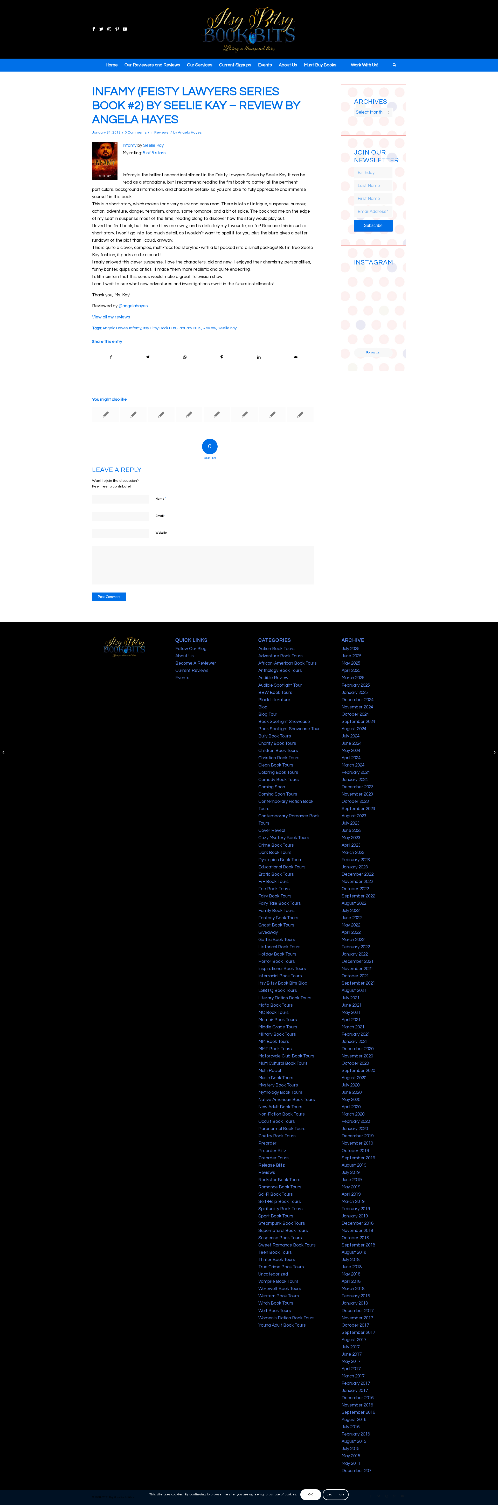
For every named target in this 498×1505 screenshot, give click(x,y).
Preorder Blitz (272, 1150)
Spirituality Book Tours (280, 1209)
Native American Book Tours (286, 1099)
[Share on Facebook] (110, 357)
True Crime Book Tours (281, 1267)
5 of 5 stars (154, 153)
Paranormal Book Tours (282, 1128)
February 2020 (356, 1121)
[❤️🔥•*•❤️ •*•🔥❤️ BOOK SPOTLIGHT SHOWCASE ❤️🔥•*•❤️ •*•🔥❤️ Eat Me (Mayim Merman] (383, 338)
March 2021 (353, 1027)
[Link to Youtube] (125, 29)
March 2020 (353, 1114)
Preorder (267, 1143)
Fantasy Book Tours (278, 918)
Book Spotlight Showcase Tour (289, 729)
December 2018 (358, 1223)
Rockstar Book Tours (279, 1179)
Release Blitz (271, 1165)
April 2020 (351, 1107)
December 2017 (358, 1310)
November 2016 (357, 1405)
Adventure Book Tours (280, 656)
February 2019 (356, 1209)
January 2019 (189, 328)
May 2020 (351, 1099)
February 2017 (356, 1383)
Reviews (161, 132)
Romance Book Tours (279, 1187)
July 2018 (350, 1259)
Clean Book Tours (275, 765)
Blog (262, 707)
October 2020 (355, 1063)
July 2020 (350, 1085)
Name (161, 498)
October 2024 (355, 714)
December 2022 (358, 874)
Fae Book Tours (274, 889)
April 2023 (351, 845)
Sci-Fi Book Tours (275, 1194)
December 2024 (358, 700)
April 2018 (351, 1281)
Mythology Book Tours (280, 1092)
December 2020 (358, 1049)
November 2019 (357, 1143)
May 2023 (351, 837)
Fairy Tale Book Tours (279, 903)
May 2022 (351, 925)
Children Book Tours (278, 750)
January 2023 (355, 867)
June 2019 (352, 1179)
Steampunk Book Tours (281, 1223)
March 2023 (353, 852)
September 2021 (358, 983)
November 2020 (357, 1056)
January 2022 (355, 954)
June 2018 (352, 1267)
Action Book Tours (276, 648)
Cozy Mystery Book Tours (283, 837)
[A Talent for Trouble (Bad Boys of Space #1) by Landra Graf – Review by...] (4, 752)
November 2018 (357, 1230)
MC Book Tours (273, 1012)
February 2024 (356, 772)
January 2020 (355, 1128)
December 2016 (358, 1398)
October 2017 (355, 1325)
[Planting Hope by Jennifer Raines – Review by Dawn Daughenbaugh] (133, 414)
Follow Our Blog (190, 648)
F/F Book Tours (273, 881)
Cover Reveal (271, 830)
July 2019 (350, 1172)
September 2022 (358, 896)
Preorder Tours (273, 1158)
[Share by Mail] (296, 357)
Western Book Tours (278, 1296)
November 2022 (357, 881)
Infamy (129, 145)
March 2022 (353, 939)
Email (160, 516)
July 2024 (350, 736)
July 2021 (350, 998)
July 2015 (350, 1448)
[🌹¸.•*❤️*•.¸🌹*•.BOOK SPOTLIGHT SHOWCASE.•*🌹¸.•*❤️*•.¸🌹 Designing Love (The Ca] (363, 338)
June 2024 (352, 743)
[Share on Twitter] (148, 357)
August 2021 (354, 990)
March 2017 (353, 1376)
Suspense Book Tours (280, 1238)
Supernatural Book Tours (283, 1230)
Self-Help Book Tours (279, 1201)
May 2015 (351, 1456)
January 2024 (355, 779)
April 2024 (351, 758)
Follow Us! (373, 352)
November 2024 (357, 707)
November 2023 (357, 794)
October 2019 (355, 1150)
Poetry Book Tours (277, 1136)
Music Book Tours (275, 1078)
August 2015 (354, 1441)
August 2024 (354, 729)
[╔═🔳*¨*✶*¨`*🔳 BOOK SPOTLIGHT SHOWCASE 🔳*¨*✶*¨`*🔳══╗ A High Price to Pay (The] (363, 298)
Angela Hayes (190, 132)
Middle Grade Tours (277, 1027)
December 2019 (358, 1136)
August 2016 (354, 1419)
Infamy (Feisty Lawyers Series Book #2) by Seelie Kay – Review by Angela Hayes (196, 106)
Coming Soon (271, 787)
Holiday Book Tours (277, 954)
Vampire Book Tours (278, 1281)
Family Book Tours (276, 910)
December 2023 (358, 787)
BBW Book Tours (275, 692)
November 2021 (357, 968)
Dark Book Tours (275, 852)
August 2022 (354, 903)
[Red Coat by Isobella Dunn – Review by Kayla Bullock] (105, 414)
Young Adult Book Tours (282, 1325)
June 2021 (352, 1005)
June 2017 (352, 1354)
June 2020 (352, 1092)
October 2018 (355, 1238)
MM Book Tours (273, 1041)
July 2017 (350, 1347)
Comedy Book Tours (278, 779)
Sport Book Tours (275, 1216)
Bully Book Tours (274, 736)
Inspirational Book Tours (282, 968)
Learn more (336, 1494)
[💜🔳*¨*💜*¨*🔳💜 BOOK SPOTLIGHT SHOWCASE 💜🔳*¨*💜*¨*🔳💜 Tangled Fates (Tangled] (383, 318)
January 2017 (355, 1390)
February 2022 (356, 947)
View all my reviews (111, 317)
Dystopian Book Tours (280, 860)
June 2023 (352, 830)
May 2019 (351, 1187)
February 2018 (356, 1296)
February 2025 (356, 685)
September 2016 (358, 1412)
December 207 (356, 1470)
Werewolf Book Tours (279, 1288)
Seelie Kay (153, 145)
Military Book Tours (277, 1034)
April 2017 (351, 1369)
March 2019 (353, 1201)
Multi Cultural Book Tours (283, 1063)
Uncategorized (273, 1274)
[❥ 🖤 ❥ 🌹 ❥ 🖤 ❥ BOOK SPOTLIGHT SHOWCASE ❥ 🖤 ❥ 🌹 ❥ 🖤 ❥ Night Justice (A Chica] (383, 277)
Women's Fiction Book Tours (286, 1318)
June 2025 (352, 656)
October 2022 (355, 889)
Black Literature (274, 700)
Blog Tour (267, 714)
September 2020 (358, 1070)
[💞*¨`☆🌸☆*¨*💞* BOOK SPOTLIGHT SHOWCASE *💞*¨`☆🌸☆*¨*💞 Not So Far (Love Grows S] (363, 318)
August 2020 (354, 1078)
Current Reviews (192, 670)
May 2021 (351, 1012)
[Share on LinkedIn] (258, 357)
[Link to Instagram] (109, 29)
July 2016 (350, 1427)
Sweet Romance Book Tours (287, 1245)
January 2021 (355, 1041)
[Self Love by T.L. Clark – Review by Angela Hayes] (216, 414)
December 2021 (358, 961)
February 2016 (356, 1434)
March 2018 (353, 1288)
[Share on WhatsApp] (185, 357)
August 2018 (354, 1252)
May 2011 (351, 1463)
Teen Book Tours (275, 1252)
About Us (184, 656)
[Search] (392, 65)
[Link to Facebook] (94, 29)
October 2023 (355, 801)
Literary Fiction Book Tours (285, 998)
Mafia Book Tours (275, 1005)
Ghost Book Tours (276, 925)
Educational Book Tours (282, 867)
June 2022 (352, 918)
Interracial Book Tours (280, 976)
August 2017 (354, 1339)
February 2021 (356, 1034)
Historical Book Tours (279, 947)
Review (209, 328)
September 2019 (358, 1158)
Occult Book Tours (276, 1121)
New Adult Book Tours (280, 1107)
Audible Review (273, 677)
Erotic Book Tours (276, 874)
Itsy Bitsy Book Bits (159, 328)
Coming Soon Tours (277, 794)
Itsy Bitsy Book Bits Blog (282, 983)
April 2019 (351, 1194)
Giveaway (268, 932)
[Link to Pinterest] (117, 29)
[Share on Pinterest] (222, 357)
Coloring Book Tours (278, 772)
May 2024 (351, 750)
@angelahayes (133, 306)
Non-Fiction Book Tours (281, 1114)
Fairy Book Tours (275, 896)
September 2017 (358, 1332)
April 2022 (351, 932)
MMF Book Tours (275, 1049)
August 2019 (354, 1165)
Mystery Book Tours (278, 1085)
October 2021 (355, 976)
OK (310, 1494)
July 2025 (350, 648)
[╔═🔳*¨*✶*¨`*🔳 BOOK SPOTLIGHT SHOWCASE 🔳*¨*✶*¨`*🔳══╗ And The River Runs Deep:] (363, 277)
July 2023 (350, 823)
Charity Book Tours (277, 743)
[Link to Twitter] (101, 29)
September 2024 (358, 721)
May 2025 (351, 663)
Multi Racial (269, 1070)
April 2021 (351, 1020)
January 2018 (355, 1303)
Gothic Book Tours (276, 939)
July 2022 (350, 910)
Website (161, 532)
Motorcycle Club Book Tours (286, 1056)
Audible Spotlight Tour (280, 685)
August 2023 (354, 816)
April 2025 (351, 670)
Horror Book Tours (276, 961)
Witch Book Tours (275, 1303)
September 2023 (358, 808)
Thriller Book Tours (276, 1259)
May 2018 (351, 1274)
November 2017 (357, 1318)
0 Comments (136, 132)
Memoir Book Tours (277, 1020)
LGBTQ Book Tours (277, 990)
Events (182, 677)
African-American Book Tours (287, 663)
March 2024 (353, 765)
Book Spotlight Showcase (284, 721)
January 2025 (355, 692)
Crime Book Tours (276, 845)
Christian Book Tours (279, 758)
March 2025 (353, 677)
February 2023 (356, 860)
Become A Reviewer (195, 663)
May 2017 (351, 1361)
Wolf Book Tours (274, 1310)
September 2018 (358, 1245)
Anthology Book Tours (280, 670)
